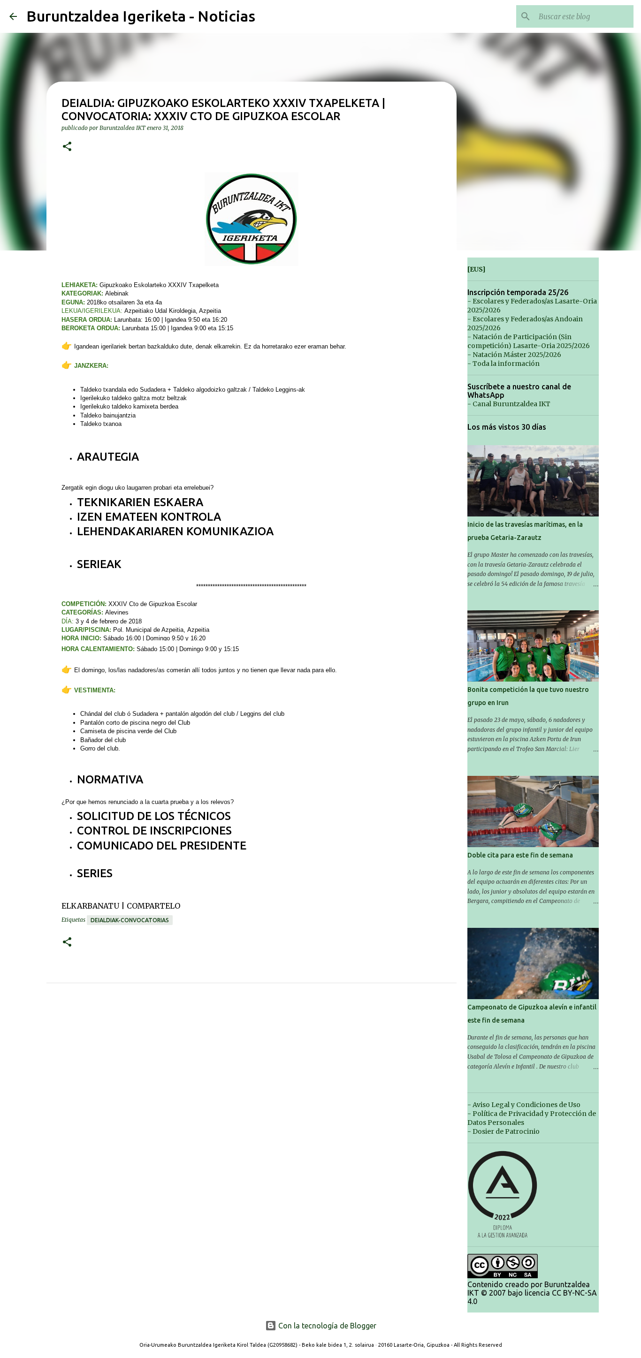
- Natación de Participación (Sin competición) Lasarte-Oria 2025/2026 (528, 341)
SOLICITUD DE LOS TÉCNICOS (154, 816)
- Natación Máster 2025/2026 (514, 354)
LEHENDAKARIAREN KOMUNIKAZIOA (175, 531)
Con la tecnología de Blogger (326, 1325)
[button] (67, 147)
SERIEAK (99, 564)
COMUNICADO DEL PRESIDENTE (161, 845)
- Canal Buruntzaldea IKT (508, 404)
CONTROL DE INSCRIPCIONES (154, 830)
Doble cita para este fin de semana (520, 855)
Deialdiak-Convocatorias (130, 920)
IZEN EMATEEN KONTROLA (149, 516)
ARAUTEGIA (108, 456)
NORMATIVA (110, 779)
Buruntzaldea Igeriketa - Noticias (140, 16)
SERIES (95, 873)
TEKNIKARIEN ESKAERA (140, 502)
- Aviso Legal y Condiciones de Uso (523, 1104)
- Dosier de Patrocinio (503, 1131)
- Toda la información (503, 363)
